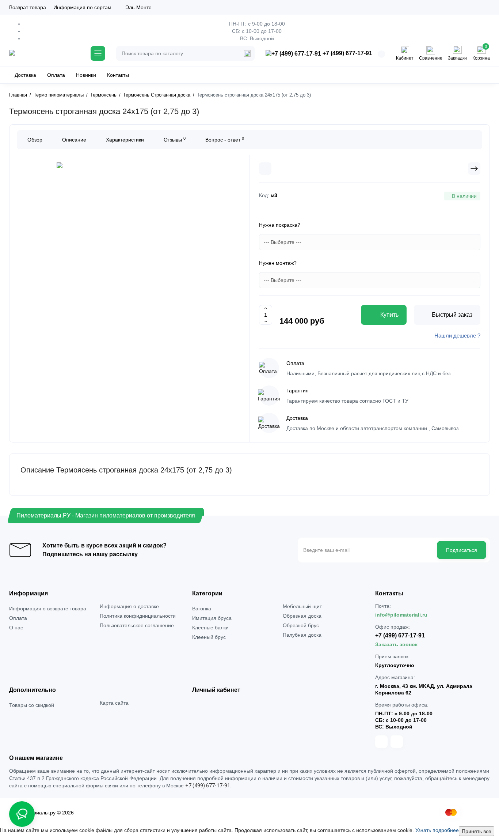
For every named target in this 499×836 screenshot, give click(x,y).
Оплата (18, 618)
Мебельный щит (302, 606)
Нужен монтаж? (278, 263)
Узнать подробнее (437, 830)
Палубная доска (302, 635)
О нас (16, 627)
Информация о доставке (129, 606)
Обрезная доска (302, 616)
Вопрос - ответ (224, 139)
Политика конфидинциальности (138, 616)
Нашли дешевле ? (457, 335)
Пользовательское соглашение (137, 625)
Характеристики (125, 140)
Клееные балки (210, 627)
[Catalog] (98, 53)
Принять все (476, 831)
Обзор (34, 140)
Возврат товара (27, 7)
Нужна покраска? (279, 225)
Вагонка (201, 608)
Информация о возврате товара (47, 608)
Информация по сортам (82, 7)
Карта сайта (114, 703)
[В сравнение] (265, 168)
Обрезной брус (301, 625)
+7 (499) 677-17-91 (346, 53)
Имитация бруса (212, 618)
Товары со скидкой (31, 705)
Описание (74, 140)
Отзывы (175, 139)
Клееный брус (209, 637)
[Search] (247, 53)
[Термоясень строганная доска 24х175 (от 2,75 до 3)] (130, 253)
